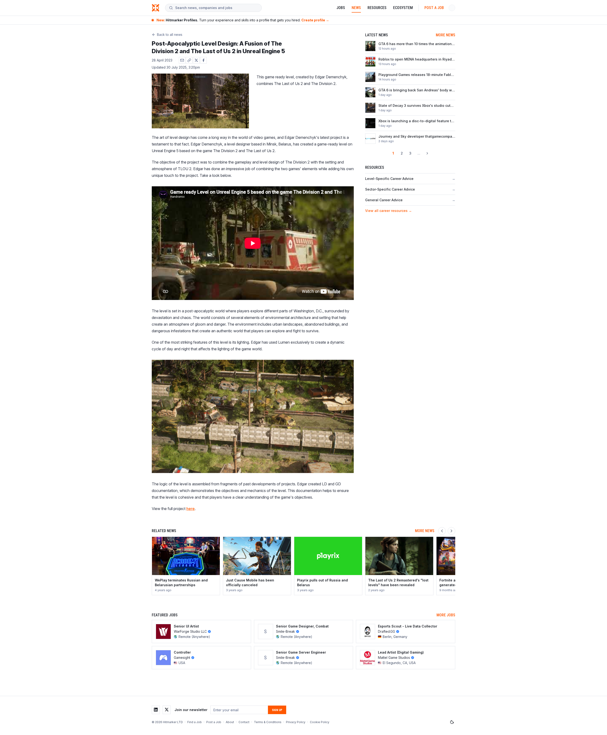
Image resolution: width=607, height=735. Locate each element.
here (190, 508)
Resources (377, 7)
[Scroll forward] (451, 531)
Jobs (340, 7)
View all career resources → (388, 211)
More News (445, 35)
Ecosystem (403, 7)
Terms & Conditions (267, 722)
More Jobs (446, 615)
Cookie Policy (319, 722)
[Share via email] (182, 60)
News (356, 7)
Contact (244, 722)
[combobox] (216, 7)
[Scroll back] (442, 531)
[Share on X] (196, 60)
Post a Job (434, 7)
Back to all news (169, 35)
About (230, 722)
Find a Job (194, 722)
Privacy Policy (295, 722)
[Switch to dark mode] (452, 722)
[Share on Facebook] (203, 60)
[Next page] (427, 153)
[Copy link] (189, 60)
